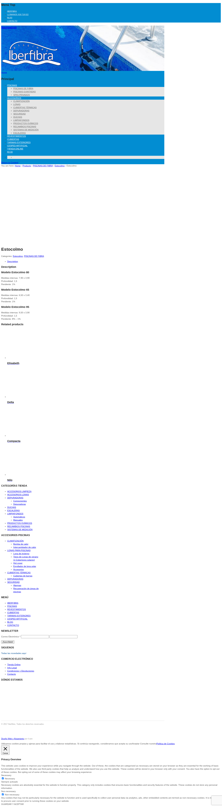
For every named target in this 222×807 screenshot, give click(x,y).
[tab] (64, 261)
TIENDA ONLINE (15, 149)
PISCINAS (12, 85)
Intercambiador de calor (24, 547)
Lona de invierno (21, 553)
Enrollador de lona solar (24, 566)
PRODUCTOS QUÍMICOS (25, 123)
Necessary (10, 778)
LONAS (16, 104)
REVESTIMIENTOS (16, 136)
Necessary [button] (6, 775)
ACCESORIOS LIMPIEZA (19, 491)
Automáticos (19, 517)
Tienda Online (14, 664)
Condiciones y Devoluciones (20, 671)
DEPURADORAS (21, 110)
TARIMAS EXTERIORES (19, 142)
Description (12, 261)
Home (18, 166)
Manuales (18, 520)
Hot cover (18, 563)
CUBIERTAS (13, 139)
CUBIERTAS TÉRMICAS (25, 107)
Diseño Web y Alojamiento (12, 739)
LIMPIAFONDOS (21, 120)
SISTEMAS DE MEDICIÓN (26, 130)
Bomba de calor (20, 544)
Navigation (9, 27)
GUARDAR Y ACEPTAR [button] (12, 804)
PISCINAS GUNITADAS (24, 91)
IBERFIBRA (12, 11)
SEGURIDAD (19, 114)
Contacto (11, 674)
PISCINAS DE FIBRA (23, 88)
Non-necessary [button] (8, 791)
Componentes (20, 501)
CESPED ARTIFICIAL (17, 145)
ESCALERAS (19, 133)
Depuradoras (19, 504)
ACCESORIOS (14, 98)
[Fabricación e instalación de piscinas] (31, 68)
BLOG (9, 18)
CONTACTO (12, 21)
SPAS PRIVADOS (21, 95)
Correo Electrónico (10, 636)
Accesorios (18, 569)
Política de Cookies (165, 743)
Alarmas (17, 585)
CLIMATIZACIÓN (21, 101)
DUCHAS (17, 117)
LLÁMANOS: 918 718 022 (18, 14)
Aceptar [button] (136, 743)
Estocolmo (60, 166)
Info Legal (12, 668)
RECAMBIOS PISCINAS (24, 126)
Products (27, 166)
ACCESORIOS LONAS (18, 494)
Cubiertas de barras (22, 576)
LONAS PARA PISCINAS (19, 550)
